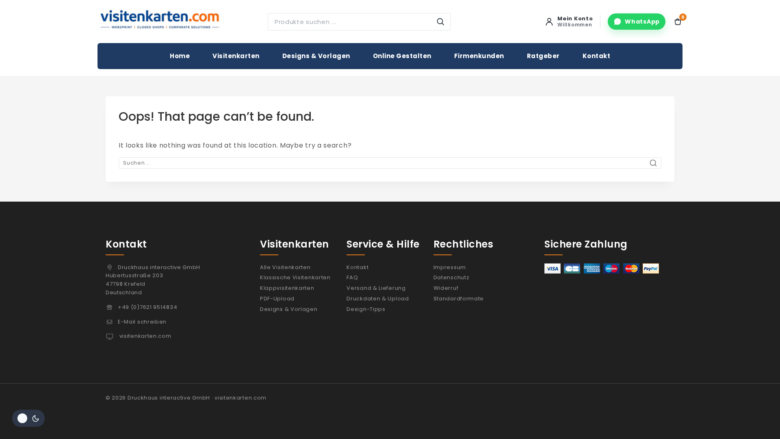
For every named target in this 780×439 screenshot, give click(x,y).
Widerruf (446, 288)
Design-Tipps (366, 309)
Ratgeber (543, 56)
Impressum (449, 267)
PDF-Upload (277, 298)
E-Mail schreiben (142, 322)
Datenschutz (451, 277)
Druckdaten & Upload (378, 298)
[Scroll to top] (757, 420)
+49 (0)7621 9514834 (147, 307)
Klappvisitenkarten (287, 288)
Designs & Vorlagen (316, 56)
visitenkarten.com (144, 336)
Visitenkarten (236, 56)
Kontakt (597, 56)
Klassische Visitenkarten (295, 277)
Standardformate (458, 298)
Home (180, 56)
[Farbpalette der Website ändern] (28, 418)
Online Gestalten (402, 56)
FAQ (352, 277)
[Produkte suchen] (440, 21)
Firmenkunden (479, 56)
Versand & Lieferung (376, 288)
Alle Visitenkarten (285, 267)
